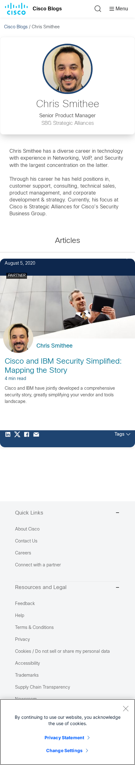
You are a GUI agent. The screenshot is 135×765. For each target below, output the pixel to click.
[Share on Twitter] (19, 438)
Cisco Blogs (47, 8)
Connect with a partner (38, 565)
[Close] (125, 708)
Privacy (22, 640)
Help (19, 616)
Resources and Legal (41, 587)
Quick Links (29, 513)
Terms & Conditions (34, 628)
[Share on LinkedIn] (9, 438)
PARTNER (16, 276)
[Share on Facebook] (28, 438)
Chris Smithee (54, 346)
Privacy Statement (64, 737)
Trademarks (27, 676)
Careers (23, 553)
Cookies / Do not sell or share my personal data (62, 652)
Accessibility (27, 664)
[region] (67, 732)
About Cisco (27, 529)
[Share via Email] (37, 438)
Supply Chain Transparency (42, 687)
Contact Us (26, 541)
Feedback (25, 604)
